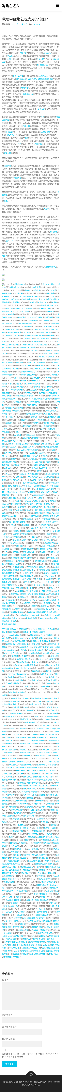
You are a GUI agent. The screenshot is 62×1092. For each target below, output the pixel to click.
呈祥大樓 (45, 368)
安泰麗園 (50, 311)
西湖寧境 (7, 453)
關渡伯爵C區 (42, 737)
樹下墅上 (53, 552)
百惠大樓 (16, 335)
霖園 (55, 492)
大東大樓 (36, 368)
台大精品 (22, 296)
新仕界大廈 (44, 752)
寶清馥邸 (32, 302)
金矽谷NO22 (11, 561)
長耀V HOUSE (49, 576)
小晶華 (16, 734)
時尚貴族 (19, 680)
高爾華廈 (41, 942)
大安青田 (21, 522)
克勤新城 (50, 546)
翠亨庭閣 (19, 546)
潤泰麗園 (41, 567)
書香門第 (43, 855)
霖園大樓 (26, 365)
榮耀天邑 (28, 323)
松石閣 (8, 755)
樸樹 (27, 840)
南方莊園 (14, 299)
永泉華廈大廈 (22, 942)
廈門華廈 (40, 876)
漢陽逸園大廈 (49, 477)
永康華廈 (10, 314)
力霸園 (56, 591)
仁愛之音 (49, 582)
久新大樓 (5, 507)
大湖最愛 (55, 353)
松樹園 (23, 867)
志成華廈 (17, 435)
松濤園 (49, 332)
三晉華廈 (24, 534)
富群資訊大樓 (16, 504)
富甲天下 (7, 201)
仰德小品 (53, 698)
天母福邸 (14, 846)
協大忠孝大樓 (38, 585)
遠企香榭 (50, 939)
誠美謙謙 (54, 573)
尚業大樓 (28, 393)
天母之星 (40, 365)
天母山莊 (19, 510)
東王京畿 (45, 725)
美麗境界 (54, 810)
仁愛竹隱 (55, 564)
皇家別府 (18, 897)
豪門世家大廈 (45, 807)
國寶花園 (28, 504)
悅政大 (35, 423)
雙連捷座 (7, 489)
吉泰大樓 (36, 386)
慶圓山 (17, 378)
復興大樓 (9, 308)
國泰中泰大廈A (28, 344)
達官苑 (45, 785)
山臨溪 (23, 858)
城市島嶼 (21, 323)
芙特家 (48, 671)
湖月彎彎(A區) (42, 65)
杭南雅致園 (6, 579)
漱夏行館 (18, 609)
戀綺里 (22, 924)
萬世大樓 (5, 638)
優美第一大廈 (52, 716)
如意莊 (18, 861)
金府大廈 (36, 894)
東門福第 (9, 743)
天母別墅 (46, 653)
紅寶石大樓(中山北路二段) (42, 776)
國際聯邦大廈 (11, 462)
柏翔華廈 (32, 459)
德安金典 (45, 749)
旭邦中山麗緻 (33, 474)
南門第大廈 (18, 936)
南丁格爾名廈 (47, 948)
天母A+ (14, 942)
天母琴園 (5, 629)
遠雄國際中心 (42, 764)
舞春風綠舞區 (36, 698)
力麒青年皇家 (16, 570)
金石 (5, 552)
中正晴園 (26, 603)
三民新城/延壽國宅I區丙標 (17, 674)
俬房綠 (54, 302)
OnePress (35, 1085)
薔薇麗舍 (35, 438)
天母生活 (52, 290)
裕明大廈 (28, 573)
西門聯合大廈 (45, 525)
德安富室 (43, 734)
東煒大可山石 (38, 335)
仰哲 (33, 936)
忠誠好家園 (41, 632)
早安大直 (28, 501)
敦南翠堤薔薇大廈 (48, 882)
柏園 (13, 525)
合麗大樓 (36, 383)
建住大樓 (17, 918)
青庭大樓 (52, 680)
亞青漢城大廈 (38, 495)
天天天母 (55, 876)
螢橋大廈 (38, 144)
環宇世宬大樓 (49, 873)
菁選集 (42, 897)
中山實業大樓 (46, 933)
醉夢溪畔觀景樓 (42, 612)
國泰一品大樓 (18, 76)
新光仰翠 (36, 783)
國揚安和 (12, 728)
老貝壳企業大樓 (25, 647)
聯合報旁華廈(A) (17, 810)
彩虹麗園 (33, 320)
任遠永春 (51, 629)
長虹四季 (40, 420)
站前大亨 (9, 912)
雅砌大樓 (22, 677)
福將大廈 (38, 344)
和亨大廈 (35, 468)
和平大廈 (5, 296)
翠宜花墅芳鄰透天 (12, 683)
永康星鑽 (47, 326)
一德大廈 (19, 362)
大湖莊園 (46, 843)
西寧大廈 (47, 462)
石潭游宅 (53, 770)
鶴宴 (13, 713)
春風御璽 (31, 837)
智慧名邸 (36, 501)
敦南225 (28, 326)
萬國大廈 (43, 618)
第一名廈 (29, 588)
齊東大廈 (9, 776)
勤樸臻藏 (48, 386)
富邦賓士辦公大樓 (11, 653)
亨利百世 (36, 803)
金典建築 (19, 591)
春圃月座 (14, 441)
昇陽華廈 (54, 570)
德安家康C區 (14, 701)
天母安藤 (49, 891)
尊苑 (5, 429)
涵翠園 (18, 501)
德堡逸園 (51, 429)
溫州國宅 (47, 426)
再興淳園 (22, 53)
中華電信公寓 (9, 408)
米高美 (10, 510)
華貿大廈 (24, 644)
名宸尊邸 (49, 635)
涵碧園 (34, 299)
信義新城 (21, 783)
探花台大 (13, 629)
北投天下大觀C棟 (51, 522)
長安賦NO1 (26, 755)
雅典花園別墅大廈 (43, 755)
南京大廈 (40, 453)
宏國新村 (31, 371)
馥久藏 (38, 945)
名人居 (8, 59)
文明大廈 (54, 374)
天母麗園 (12, 867)
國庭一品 (5, 504)
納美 (38, 867)
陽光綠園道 (51, 299)
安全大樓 (26, 438)
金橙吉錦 (31, 948)
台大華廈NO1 (7, 323)
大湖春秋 (22, 650)
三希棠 (11, 347)
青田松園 (12, 624)
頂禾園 (39, 609)
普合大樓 (54, 945)
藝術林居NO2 (19, 284)
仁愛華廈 (9, 864)
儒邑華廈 (52, 501)
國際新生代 (25, 594)
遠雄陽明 (10, 795)
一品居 (42, 779)
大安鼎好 (50, 803)
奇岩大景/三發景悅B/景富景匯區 (40, 79)
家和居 (50, 618)
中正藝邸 (33, 740)
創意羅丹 (33, 606)
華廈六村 (43, 332)
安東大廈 (5, 800)
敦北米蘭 (45, 284)
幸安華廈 (5, 432)
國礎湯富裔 (23, 749)
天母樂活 (42, 76)
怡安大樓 (26, 126)
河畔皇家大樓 (26, 951)
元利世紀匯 (32, 567)
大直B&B (47, 609)
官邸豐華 (15, 698)
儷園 (9, 332)
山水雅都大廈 (14, 870)
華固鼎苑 (44, 912)
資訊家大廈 (27, 426)
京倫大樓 (50, 335)
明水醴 (48, 378)
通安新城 (49, 317)
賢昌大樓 (28, 686)
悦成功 (46, 828)
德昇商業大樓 (18, 831)
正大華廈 (21, 912)
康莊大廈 (48, 779)
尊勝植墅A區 (14, 287)
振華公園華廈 (24, 752)
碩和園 (37, 948)
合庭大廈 (10, 879)
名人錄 (10, 56)
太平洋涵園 (46, 528)
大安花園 (41, 362)
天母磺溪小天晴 (51, 951)
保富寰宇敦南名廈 (37, 918)
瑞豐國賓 (17, 531)
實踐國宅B (32, 612)
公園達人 (5, 414)
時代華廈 (12, 807)
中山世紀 (12, 758)
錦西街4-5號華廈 (14, 444)
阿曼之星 (47, 414)
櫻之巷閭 (31, 770)
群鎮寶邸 (12, 692)
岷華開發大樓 (33, 834)
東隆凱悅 (16, 410)
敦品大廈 (41, 393)
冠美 (11, 383)
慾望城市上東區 (47, 305)
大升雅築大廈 (18, 567)
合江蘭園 (45, 444)
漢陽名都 (26, 776)
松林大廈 (52, 764)
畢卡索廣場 (23, 828)
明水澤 (4, 256)
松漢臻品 (7, 942)
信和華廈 (35, 930)
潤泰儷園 (25, 525)
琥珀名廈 (10, 677)
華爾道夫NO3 (12, 398)
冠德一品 (14, 906)
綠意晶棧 (29, 414)
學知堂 (54, 737)
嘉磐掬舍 (24, 420)
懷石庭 (43, 486)
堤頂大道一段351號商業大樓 (37, 900)
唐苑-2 (40, 873)
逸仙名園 (24, 698)
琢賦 (55, 618)
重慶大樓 (21, 825)
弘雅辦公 (36, 287)
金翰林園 (20, 761)
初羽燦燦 (5, 624)
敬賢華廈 (43, 936)
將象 (26, 930)
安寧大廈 (19, 612)
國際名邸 (52, 644)
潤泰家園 (55, 486)
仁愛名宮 (35, 507)
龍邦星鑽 (23, 629)
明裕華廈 (50, 740)
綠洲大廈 (7, 773)
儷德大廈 (35, 662)
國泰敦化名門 (45, 549)
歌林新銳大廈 (53, 761)
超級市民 (16, 534)
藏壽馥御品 (27, 519)
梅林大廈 (35, 680)
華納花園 (20, 659)
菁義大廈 (19, 395)
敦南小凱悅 (36, 341)
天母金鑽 (56, 615)
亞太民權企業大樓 (35, 398)
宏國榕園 (52, 903)
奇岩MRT (5, 299)
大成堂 (40, 659)
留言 (5, 979)
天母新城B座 (33, 849)
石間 (52, 906)
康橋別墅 (35, 378)
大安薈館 (12, 621)
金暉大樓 (47, 353)
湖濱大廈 (46, 945)
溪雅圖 (13, 612)
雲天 (7, 474)
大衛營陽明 (51, 734)
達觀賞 (41, 810)
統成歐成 (21, 576)
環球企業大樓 (31, 618)
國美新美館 (6, 704)
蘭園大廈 (32, 650)
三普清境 (38, 489)
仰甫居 (44, 456)
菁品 (56, 891)
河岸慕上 (43, 552)
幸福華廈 (47, 519)
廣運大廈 (17, 849)
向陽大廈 (17, 813)
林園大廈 (48, 927)
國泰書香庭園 (28, 549)
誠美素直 (47, 504)
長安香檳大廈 (35, 540)
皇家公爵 (26, 918)
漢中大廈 (35, 644)
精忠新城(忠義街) (34, 861)
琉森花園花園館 (29, 815)
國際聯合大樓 (37, 927)
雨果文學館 (46, 591)
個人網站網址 (8, 1038)
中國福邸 (24, 954)
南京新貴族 (45, 132)
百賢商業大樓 (31, 405)
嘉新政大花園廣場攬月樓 (44, 864)
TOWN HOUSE (46, 492)
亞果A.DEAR (14, 543)
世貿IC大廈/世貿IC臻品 (49, 447)
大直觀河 (17, 737)
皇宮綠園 (9, 362)
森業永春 (7, 927)
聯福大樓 (24, 88)
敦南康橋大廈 (43, 570)
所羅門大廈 (29, 807)
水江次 (37, 758)
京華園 (25, 707)
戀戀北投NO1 (28, 447)
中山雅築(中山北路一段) (27, 347)
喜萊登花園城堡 (54, 417)
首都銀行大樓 (54, 936)
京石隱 (45, 698)
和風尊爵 (21, 489)
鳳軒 (41, 656)
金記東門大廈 (28, 395)
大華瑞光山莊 (7, 936)
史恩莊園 (19, 477)
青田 (57, 365)
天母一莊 (7, 921)
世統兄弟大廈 (49, 423)
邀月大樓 (50, 293)
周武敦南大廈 (24, 743)
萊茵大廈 (22, 474)
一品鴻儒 (36, 486)
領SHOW (48, 773)
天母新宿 (7, 957)
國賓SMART (31, 435)
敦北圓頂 (45, 840)
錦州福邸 (24, 873)
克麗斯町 (46, 320)
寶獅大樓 (37, 647)
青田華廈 (14, 903)
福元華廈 (36, 743)
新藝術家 (10, 600)
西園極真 (37, 444)
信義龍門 (10, 752)
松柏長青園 (11, 498)
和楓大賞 (49, 867)
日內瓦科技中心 (38, 480)
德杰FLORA (21, 450)
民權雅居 (29, 531)
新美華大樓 (43, 597)
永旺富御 (50, 489)
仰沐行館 (14, 852)
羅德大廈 (33, 635)
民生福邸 (7, 468)
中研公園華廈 (29, 945)
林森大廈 (24, 615)
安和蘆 (49, 650)
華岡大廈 (19, 588)
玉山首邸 (29, 867)
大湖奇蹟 (11, 761)
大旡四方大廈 (37, 504)
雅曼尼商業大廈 (12, 329)
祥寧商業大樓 (34, 402)
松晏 (43, 546)
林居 (16, 873)
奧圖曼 (10, 767)
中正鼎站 (16, 552)
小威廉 (23, 380)
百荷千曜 (29, 783)
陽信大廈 (7, 166)
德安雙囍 (19, 386)
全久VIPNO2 (10, 241)
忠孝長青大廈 (21, 79)
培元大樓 (20, 561)
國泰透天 (7, 951)
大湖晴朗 (7, 335)
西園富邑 (47, 53)
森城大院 (33, 350)
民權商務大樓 (52, 329)
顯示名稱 (7, 1015)
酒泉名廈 (16, 579)
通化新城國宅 (50, 267)
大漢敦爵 (41, 356)
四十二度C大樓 (35, 704)
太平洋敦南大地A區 (9, 492)
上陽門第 (38, 462)
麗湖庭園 (5, 549)
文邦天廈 (7, 395)
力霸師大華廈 (11, 939)
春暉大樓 (52, 612)
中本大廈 (42, 299)
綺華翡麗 (47, 510)
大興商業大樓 (28, 338)
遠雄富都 (5, 441)
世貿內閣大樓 (47, 540)
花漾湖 (16, 707)
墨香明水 (16, 540)
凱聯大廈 (9, 740)
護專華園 (9, 132)
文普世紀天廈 (18, 638)
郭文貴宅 (38, 329)
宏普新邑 (41, 795)
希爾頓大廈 (15, 858)
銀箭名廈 (17, 402)
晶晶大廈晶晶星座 (45, 879)
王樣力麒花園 (51, 410)
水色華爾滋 (15, 957)
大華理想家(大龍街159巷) (45, 728)
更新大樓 (17, 537)
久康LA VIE (10, 135)
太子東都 (23, 656)
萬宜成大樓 (53, 677)
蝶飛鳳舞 (28, 383)
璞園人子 (41, 650)
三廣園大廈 (42, 302)
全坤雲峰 (40, 638)
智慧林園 (38, 513)
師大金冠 (50, 393)
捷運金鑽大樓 (42, 837)
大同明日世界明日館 (22, 767)
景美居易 (48, 579)
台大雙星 (34, 528)
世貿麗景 (33, 537)
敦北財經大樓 (31, 591)
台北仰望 (31, 362)
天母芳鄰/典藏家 (31, 450)
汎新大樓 (35, 456)
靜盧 (49, 534)
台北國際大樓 (23, 803)
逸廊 (4, 332)
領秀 (19, 144)
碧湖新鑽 (47, 615)
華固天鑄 (14, 594)
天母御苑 (47, 603)
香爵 (42, 594)
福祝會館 (48, 665)
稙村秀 (44, 344)
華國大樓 (19, 668)
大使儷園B (17, 302)
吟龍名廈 (48, 861)
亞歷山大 (52, 588)
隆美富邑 (31, 638)
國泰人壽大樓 (42, 885)
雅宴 (36, 716)
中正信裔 (50, 594)
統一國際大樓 (16, 332)
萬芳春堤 (26, 483)
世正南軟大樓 (52, 558)
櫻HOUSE (47, 573)
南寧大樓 (48, 719)
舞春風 (46, 513)
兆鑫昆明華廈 (34, 516)
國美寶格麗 (47, 516)
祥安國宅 (52, 710)
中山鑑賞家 (41, 770)
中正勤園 (31, 453)
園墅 (53, 450)
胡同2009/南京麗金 (35, 785)
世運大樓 (17, 178)
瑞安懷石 (33, 483)
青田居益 (12, 573)
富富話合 (26, 939)
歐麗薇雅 (18, 713)
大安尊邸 (13, 618)
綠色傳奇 (55, 948)
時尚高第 (45, 686)
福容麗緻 (21, 597)
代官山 (49, 707)
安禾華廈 (14, 656)
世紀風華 (48, 834)
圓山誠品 (52, 356)
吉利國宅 (33, 810)
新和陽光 (24, 555)
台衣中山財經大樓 (14, 635)
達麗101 (33, 813)
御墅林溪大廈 (26, 719)
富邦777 (22, 492)
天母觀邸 (46, 600)
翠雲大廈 (43, 459)
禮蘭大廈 (54, 656)
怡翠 (52, 296)
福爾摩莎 (40, 819)
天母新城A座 (21, 800)
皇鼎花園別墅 (42, 954)
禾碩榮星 (21, 317)
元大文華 (39, 498)
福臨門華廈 (33, 942)
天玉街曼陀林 (21, 770)
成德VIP (5, 618)
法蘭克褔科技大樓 (28, 374)
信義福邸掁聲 (50, 543)
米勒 (4, 879)
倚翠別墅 (26, 332)
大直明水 (54, 537)
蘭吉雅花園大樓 (42, 915)
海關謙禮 (22, 728)
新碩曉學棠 (8, 876)
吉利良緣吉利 (39, 629)
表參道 (32, 600)
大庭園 (46, 209)
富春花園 (16, 465)
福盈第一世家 (31, 779)
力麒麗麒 (24, 948)
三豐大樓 (43, 468)
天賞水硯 (38, 701)
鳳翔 (43, 489)
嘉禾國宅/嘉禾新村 (35, 317)
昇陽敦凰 (44, 822)
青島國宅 (20, 945)
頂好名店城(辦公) (13, 486)
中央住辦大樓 (44, 308)
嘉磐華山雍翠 (28, 94)
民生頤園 (27, 582)
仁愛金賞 (21, 507)
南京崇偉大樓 (33, 921)
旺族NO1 (12, 447)
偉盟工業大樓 (38, 831)
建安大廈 (33, 954)
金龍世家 (36, 290)
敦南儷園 (20, 915)
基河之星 (45, 390)
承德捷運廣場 (30, 665)
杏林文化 (33, 417)
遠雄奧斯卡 (37, 414)
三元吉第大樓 (14, 948)
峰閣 (38, 828)
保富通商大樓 (34, 653)
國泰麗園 (17, 900)
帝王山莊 (9, 417)
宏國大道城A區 (28, 552)
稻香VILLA (18, 308)
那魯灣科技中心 (31, 722)
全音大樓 (48, 701)
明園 (48, 942)
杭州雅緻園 (13, 522)
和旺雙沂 (53, 232)
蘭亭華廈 (21, 692)
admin (37, 24)
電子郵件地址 (9, 1027)
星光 (42, 117)
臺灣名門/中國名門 (20, 641)
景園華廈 (43, 930)
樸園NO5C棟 (14, 564)
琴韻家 (55, 752)
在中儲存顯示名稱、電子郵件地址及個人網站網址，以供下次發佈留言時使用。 (30, 1055)
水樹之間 (41, 870)
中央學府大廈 (38, 951)
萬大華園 (26, 795)
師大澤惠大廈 (28, 570)
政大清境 (38, 510)
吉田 (42, 429)
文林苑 (55, 647)
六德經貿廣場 (27, 308)
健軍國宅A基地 (40, 561)
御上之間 (40, 338)
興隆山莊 (22, 785)
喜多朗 (25, 632)
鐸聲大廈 (5, 495)
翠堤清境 (10, 585)
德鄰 (38, 549)
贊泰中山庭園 (38, 465)
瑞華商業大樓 (31, 296)
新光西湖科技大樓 (11, 368)
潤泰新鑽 (43, 788)
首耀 (26, 138)
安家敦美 (37, 843)
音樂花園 (27, 486)
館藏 (35, 795)
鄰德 (58, 317)
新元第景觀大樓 (17, 390)
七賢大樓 (27, 659)
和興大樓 (54, 713)
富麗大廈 (12, 632)
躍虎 (39, 912)
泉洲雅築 (9, 423)
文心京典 (25, 311)
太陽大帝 (24, 540)
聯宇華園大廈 (38, 939)
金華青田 (19, 773)
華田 (39, 933)
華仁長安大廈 (46, 674)
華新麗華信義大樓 (28, 737)
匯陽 (39, 471)
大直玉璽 (40, 59)
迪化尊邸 (5, 573)
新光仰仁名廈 (9, 716)
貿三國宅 (9, 900)
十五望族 (14, 921)
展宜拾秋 (26, 299)
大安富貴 (51, 659)
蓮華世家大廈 (7, 311)
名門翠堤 (33, 632)
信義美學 (29, 710)
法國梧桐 (31, 492)
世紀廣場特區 (49, 507)
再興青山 (44, 606)
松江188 (19, 432)
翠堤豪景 (12, 764)
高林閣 (49, 350)
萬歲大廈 (41, 109)
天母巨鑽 (24, 444)
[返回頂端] (31, 1075)
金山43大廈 (15, 644)
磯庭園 (8, 644)
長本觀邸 (17, 665)
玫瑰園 (37, 579)
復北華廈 (7, 933)
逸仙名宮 (17, 855)
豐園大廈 (55, 323)
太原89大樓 (6, 873)
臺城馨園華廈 (26, 764)
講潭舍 (13, 710)
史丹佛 (27, 290)
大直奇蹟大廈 (22, 891)
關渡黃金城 (35, 641)
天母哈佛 (35, 380)
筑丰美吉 (27, 668)
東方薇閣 (12, 779)
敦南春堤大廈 (45, 641)
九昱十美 (47, 398)
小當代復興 (11, 749)
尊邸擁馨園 (29, 576)
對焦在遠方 (10, 6)
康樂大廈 (5, 621)
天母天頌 (16, 819)
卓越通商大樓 (33, 477)
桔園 (11, 837)
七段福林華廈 (28, 335)
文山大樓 (7, 153)
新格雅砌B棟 (9, 882)
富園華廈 (26, 855)
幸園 (49, 683)
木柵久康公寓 (45, 921)
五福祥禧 (19, 293)
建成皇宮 (33, 390)
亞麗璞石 (33, 734)
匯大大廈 (26, 579)
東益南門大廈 (48, 647)
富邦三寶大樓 (18, 927)
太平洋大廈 (29, 498)
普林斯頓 (52, 395)
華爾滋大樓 (48, 338)
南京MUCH (17, 864)
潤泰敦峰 (26, 456)
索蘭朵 (53, 600)
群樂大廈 (19, 408)
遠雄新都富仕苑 (43, 858)
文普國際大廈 (11, 861)
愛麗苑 (6, 906)
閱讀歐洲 (43, 894)
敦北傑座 (7, 737)
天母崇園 (39, 800)
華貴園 (27, 510)
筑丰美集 (16, 954)
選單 (56, 5)
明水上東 (35, 855)
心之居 (16, 951)
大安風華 (24, 371)
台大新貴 (13, 843)
